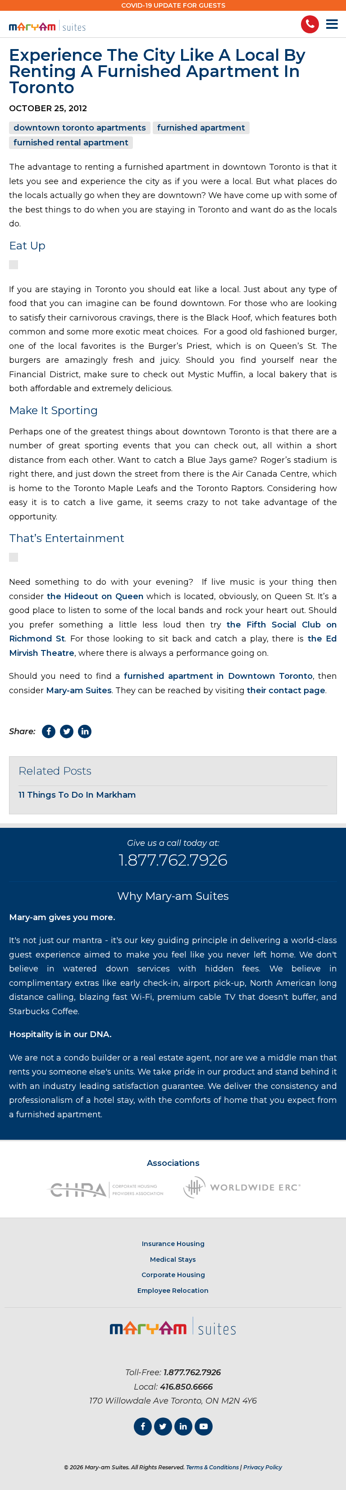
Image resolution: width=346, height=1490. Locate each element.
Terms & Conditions (212, 1467)
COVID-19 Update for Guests (173, 5)
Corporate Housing (173, 1275)
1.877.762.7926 (173, 860)
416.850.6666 (186, 1387)
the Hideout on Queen (95, 596)
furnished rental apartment (71, 143)
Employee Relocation (173, 1291)
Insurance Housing (173, 1244)
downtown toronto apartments (80, 128)
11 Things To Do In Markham (77, 795)
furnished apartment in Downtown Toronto (218, 676)
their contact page (286, 690)
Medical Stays (173, 1259)
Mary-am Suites (79, 690)
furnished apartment (201, 128)
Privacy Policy (262, 1467)
